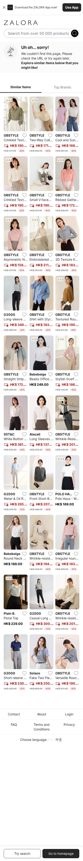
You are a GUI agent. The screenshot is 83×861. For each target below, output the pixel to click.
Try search (22, 853)
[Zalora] (41, 22)
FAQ (14, 724)
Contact (14, 714)
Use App (71, 7)
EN (50, 740)
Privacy (69, 724)
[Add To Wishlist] (24, 135)
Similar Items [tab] (20, 87)
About (41, 714)
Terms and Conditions (42, 727)
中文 (59, 740)
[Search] (74, 33)
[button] (41, 7)
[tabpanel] (41, 394)
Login (69, 714)
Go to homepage (61, 853)
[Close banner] (4, 7)
